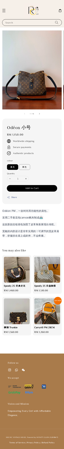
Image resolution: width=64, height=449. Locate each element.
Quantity (11, 173)
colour (10, 161)
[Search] (57, 22)
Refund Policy (48, 443)
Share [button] (14, 197)
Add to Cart (32, 188)
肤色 (24, 167)
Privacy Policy (33, 443)
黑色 (12, 167)
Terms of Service (17, 443)
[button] (3, 10)
